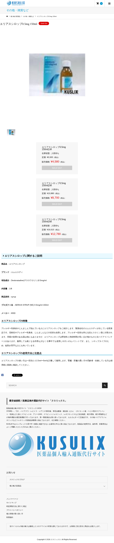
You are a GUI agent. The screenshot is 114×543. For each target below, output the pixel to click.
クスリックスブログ (17, 480)
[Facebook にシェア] (2, 376)
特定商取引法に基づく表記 (16, 506)
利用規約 (9, 517)
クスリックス (55, 539)
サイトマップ (11, 503)
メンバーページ (12, 499)
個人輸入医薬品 (15, 486)
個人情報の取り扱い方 (14, 514)
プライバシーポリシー (14, 510)
